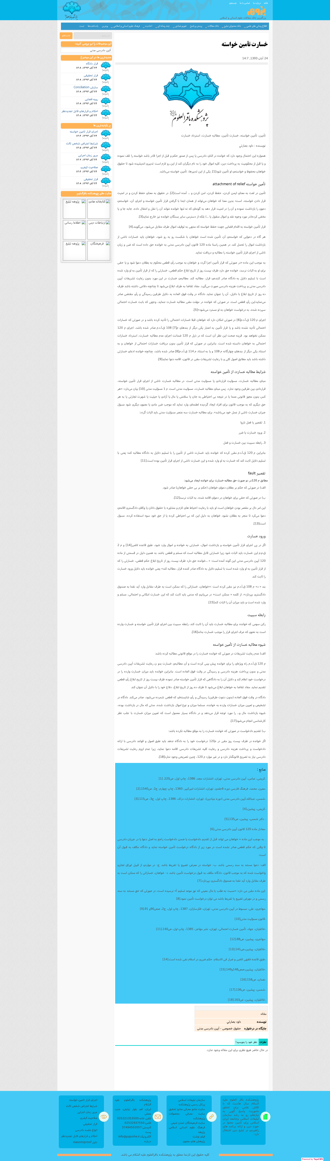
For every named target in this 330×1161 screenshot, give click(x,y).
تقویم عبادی (181, 26)
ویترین (105, 26)
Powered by (312, 1159)
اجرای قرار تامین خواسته (84, 131)
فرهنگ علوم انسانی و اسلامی (126, 26)
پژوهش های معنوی (194, 1141)
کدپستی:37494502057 (136, 1127)
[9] (160, 359)
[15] (211, 602)
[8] (177, 351)
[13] (257, 523)
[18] (162, 756)
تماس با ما (245, 3)
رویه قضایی (91, 99)
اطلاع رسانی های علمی (256, 26)
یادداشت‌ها (93, 26)
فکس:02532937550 (138, 1123)
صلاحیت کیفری (89, 167)
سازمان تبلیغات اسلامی (191, 1100)
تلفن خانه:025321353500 (134, 1118)
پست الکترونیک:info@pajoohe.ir (134, 1134)
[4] (131, 226)
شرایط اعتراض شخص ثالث (82, 143)
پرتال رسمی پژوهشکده (192, 1104)
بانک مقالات (213, 26)
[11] (144, 460)
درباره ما (257, 3)
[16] (195, 632)
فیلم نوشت (199, 1136)
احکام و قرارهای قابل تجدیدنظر (80, 111)
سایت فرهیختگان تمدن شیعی (188, 1123)
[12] (177, 497)
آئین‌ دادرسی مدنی (100, 50)
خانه (266, 3)
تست (81, 26)
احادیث (148, 26)
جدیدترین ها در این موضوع (96, 57)
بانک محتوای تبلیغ (232, 26)
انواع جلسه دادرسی (86, 1130)
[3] (141, 216)
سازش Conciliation (86, 87)
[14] (129, 545)
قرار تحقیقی (91, 75)
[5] (196, 309)
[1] (214, 171)
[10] (142, 388)
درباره (147, 1141)
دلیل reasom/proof (85, 1142)
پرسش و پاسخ (196, 26)
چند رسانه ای (164, 26)
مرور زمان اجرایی (88, 155)
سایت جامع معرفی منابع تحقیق (187, 1109)
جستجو (233, 3)
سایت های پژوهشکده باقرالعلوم (94, 193)
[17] (234, 720)
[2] (172, 193)
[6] (239, 319)
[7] (175, 327)
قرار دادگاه (92, 63)
